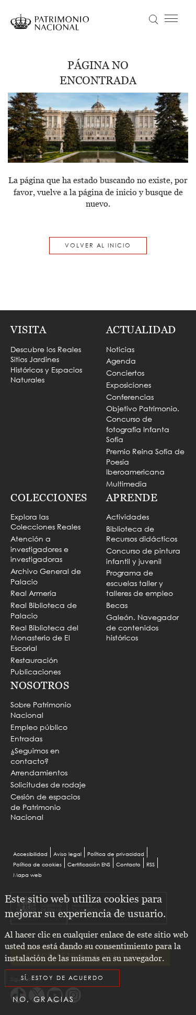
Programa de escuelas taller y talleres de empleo (139, 583)
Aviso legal (67, 854)
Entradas (26, 738)
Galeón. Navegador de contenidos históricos (142, 627)
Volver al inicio (98, 245)
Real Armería (33, 593)
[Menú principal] (171, 18)
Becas (117, 605)
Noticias (120, 349)
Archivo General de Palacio (45, 576)
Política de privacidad (115, 854)
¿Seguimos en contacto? (35, 756)
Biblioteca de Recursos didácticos (141, 534)
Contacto (128, 865)
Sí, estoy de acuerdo (62, 978)
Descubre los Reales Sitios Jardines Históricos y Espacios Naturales (46, 364)
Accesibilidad (30, 854)
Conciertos (125, 373)
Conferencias (130, 397)
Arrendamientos (38, 772)
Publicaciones (35, 671)
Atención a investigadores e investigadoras (39, 549)
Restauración (34, 660)
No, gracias (43, 999)
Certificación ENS (88, 865)
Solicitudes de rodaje (48, 785)
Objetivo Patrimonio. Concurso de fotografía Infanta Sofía (142, 423)
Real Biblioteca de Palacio (43, 610)
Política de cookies (37, 865)
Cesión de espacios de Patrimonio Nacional (45, 807)
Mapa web (27, 875)
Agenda (121, 361)
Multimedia (126, 484)
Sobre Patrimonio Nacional (40, 710)
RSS (150, 865)
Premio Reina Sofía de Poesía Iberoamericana (145, 461)
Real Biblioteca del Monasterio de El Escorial (44, 638)
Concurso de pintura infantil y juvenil (143, 556)
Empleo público (38, 727)
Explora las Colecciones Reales (45, 522)
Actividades (127, 517)
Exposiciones (128, 385)
